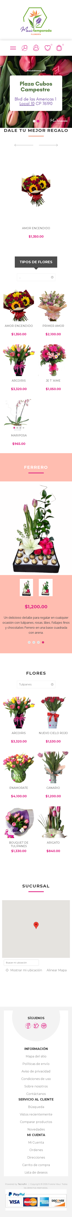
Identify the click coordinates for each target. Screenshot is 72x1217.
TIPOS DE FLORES (36, 262)
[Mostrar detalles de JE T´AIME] (53, 360)
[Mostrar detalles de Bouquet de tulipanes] (19, 822)
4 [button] (43, 642)
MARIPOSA (19, 435)
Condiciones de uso (36, 1079)
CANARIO (53, 788)
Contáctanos (36, 1094)
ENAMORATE (18, 788)
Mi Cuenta (36, 1142)
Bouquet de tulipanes (18, 844)
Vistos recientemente (36, 1114)
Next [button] (66, 90)
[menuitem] (36, 1056)
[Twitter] (36, 1025)
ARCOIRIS (19, 380)
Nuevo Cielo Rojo (53, 733)
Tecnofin (22, 1184)
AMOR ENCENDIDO (36, 228)
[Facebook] (28, 1025)
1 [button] (34, 121)
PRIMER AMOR (53, 326)
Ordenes (36, 1150)
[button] (16, 373)
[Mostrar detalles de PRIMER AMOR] (53, 305)
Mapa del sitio (36, 1056)
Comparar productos (36, 1122)
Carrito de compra (36, 1165)
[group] (19, 360)
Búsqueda (36, 1107)
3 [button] (38, 642)
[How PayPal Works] (36, 1209)
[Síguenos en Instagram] (44, 1025)
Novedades (36, 1129)
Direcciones (36, 1157)
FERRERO (36, 467)
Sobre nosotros (36, 1086)
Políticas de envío (36, 1064)
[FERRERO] (36, 528)
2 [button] (38, 121)
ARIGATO (53, 842)
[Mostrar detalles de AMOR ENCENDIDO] (36, 188)
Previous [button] (6, 90)
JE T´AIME (53, 380)
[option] (36, 92)
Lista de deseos (36, 1172)
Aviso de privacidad (36, 1071)
